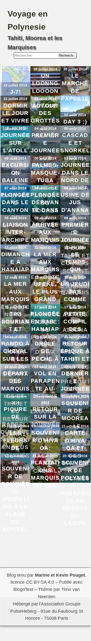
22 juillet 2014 (15, 85)
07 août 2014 (75, 158)
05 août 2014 (75, 128)
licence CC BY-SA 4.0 (32, 582)
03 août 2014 (15, 128)
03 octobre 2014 (75, 396)
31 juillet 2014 (15, 99)
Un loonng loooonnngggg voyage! (45, 91)
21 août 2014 (75, 337)
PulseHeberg (23, 611)
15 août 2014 (75, 277)
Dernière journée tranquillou (75, 388)
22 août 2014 (45, 367)
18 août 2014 (15, 337)
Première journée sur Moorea (45, 150)
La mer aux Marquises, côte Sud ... (45, 269)
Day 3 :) (75, 121)
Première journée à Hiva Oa (75, 239)
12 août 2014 (75, 247)
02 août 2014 (75, 115)
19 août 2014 (45, 337)
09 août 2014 (45, 218)
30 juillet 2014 (45, 69)
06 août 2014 (15, 158)
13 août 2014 (45, 277)
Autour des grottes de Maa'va (45, 120)
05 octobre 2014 (15, 426)
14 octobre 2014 (45, 426)
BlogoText (23, 589)
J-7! (15, 92)
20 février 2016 (75, 456)
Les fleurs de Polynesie (15, 448)
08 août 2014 (45, 188)
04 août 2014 (45, 128)
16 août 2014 (15, 307)
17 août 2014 (45, 307)
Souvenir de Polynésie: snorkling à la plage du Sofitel (15, 499)
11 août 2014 (15, 247)
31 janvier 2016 (45, 456)
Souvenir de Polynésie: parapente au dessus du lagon (75, 493)
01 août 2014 (45, 99)
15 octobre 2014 (75, 426)
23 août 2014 (75, 367)
